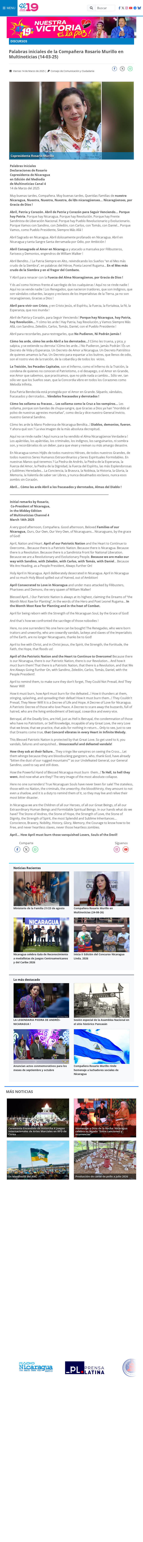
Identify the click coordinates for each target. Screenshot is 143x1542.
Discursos (18, 41)
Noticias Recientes (27, 868)
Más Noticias (19, 1091)
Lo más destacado (26, 980)
